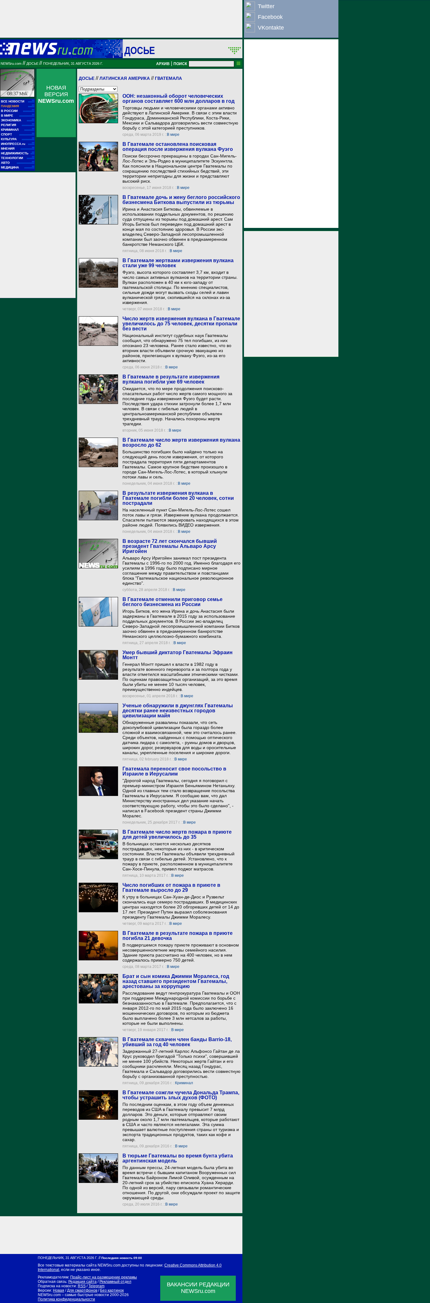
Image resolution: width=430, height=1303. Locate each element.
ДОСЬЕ (139, 50)
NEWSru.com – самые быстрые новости (73, 1295)
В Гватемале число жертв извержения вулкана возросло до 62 (181, 442)
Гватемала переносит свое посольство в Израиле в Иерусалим (174, 771)
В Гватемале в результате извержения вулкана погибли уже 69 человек (170, 379)
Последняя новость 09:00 (121, 1258)
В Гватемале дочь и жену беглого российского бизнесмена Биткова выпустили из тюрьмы (181, 200)
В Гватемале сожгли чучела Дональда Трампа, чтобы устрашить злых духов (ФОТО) (180, 1095)
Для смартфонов (82, 1290)
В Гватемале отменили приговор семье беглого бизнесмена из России (172, 602)
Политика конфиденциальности (66, 1299)
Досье (86, 78)
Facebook (270, 17)
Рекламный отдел (115, 1281)
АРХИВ (163, 64)
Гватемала (168, 78)
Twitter (266, 6)
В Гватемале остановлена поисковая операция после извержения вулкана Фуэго (177, 146)
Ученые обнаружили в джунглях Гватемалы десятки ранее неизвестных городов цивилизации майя (177, 710)
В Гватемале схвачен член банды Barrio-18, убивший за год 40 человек (177, 1042)
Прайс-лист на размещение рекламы (103, 1277)
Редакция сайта (82, 1281)
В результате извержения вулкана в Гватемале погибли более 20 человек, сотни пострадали (178, 498)
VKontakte (271, 28)
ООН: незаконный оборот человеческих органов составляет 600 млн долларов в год (178, 98)
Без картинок (112, 1290)
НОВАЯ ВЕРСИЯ (56, 94)
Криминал (184, 1083)
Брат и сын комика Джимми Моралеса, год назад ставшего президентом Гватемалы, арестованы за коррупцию (175, 981)
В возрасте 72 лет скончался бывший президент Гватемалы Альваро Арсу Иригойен (169, 546)
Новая (58, 1290)
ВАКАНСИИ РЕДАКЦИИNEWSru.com (198, 1287)
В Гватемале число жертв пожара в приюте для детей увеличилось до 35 (177, 834)
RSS (82, 1286)
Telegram (96, 1286)
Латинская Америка (124, 78)
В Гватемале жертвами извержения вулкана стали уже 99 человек (178, 263)
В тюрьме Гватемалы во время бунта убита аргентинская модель (177, 1158)
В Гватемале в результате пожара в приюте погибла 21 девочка (177, 935)
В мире (173, 134)
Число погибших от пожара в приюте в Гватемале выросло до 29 (171, 887)
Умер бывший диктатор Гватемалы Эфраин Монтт (177, 655)
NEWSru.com (11, 63)
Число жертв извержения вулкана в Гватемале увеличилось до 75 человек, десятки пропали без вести (181, 323)
